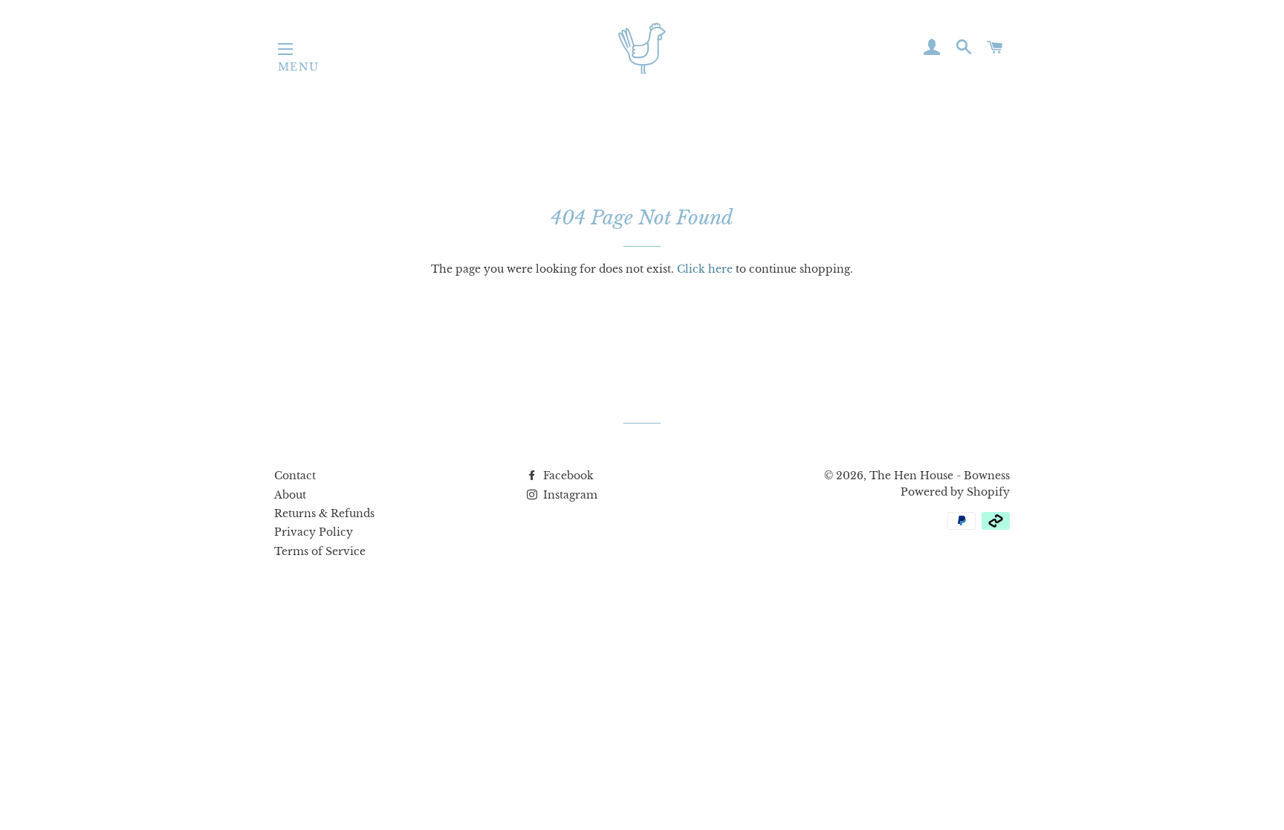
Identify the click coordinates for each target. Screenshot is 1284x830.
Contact (295, 475)
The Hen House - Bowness (939, 475)
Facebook (567, 475)
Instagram (568, 495)
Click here (705, 269)
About (290, 495)
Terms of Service (320, 551)
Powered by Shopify (955, 492)
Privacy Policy (313, 532)
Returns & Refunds (324, 513)
